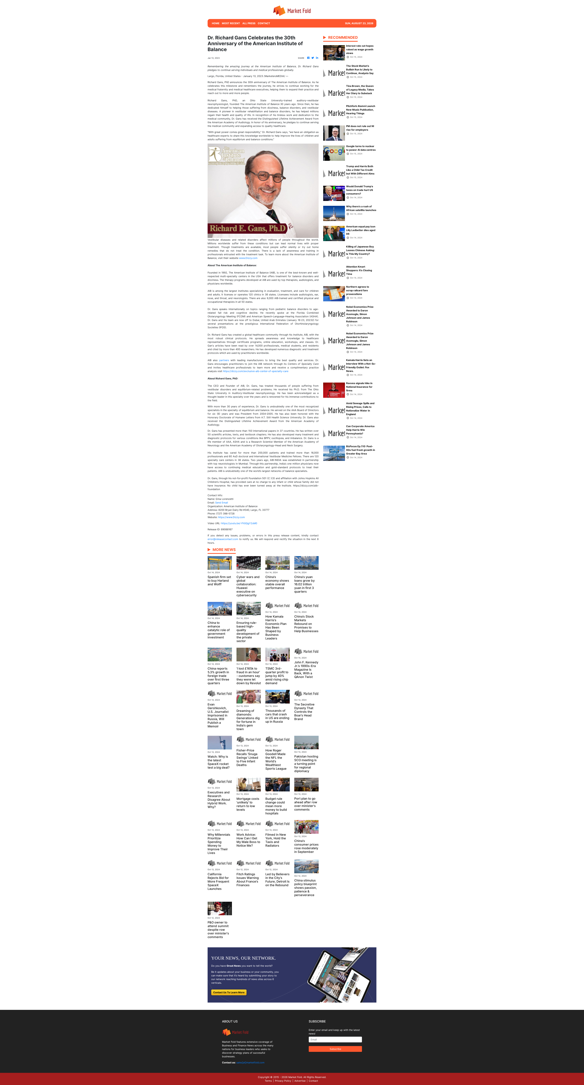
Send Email (221, 502)
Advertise (300, 1080)
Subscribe (335, 1048)
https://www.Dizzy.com (231, 517)
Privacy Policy (283, 1080)
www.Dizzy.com (248, 257)
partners (224, 360)
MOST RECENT (231, 23)
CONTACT (264, 23)
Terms (268, 1080)
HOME (215, 23)
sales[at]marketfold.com (250, 1062)
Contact (313, 1080)
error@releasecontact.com (223, 539)
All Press (248, 23)
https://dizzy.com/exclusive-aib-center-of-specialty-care (255, 371)
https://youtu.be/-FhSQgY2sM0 (239, 523)
